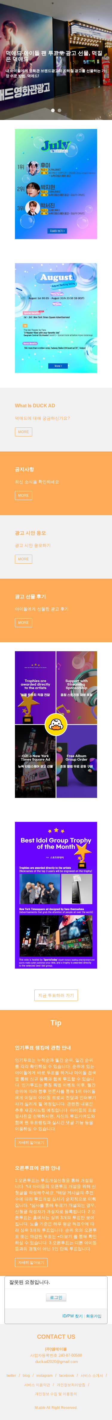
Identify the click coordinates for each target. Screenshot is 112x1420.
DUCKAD (18, 9)
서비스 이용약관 (37, 1385)
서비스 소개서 (92, 1376)
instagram (44, 1376)
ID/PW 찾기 (72, 1316)
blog (26, 1376)
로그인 (56, 1297)
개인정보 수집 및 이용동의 (56, 1394)
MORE (23, 432)
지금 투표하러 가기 (56, 995)
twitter (11, 1376)
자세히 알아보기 (31, 1142)
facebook (66, 1376)
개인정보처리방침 (71, 1385)
